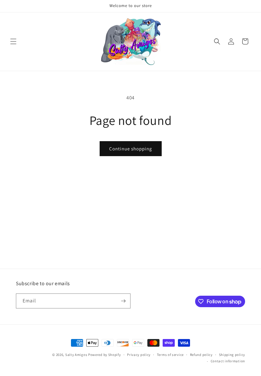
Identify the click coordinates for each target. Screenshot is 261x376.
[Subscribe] (123, 300)
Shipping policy (232, 354)
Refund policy (201, 354)
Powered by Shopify (104, 354)
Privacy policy (139, 354)
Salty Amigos (76, 354)
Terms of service (170, 354)
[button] (13, 41)
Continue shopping (130, 149)
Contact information (228, 361)
